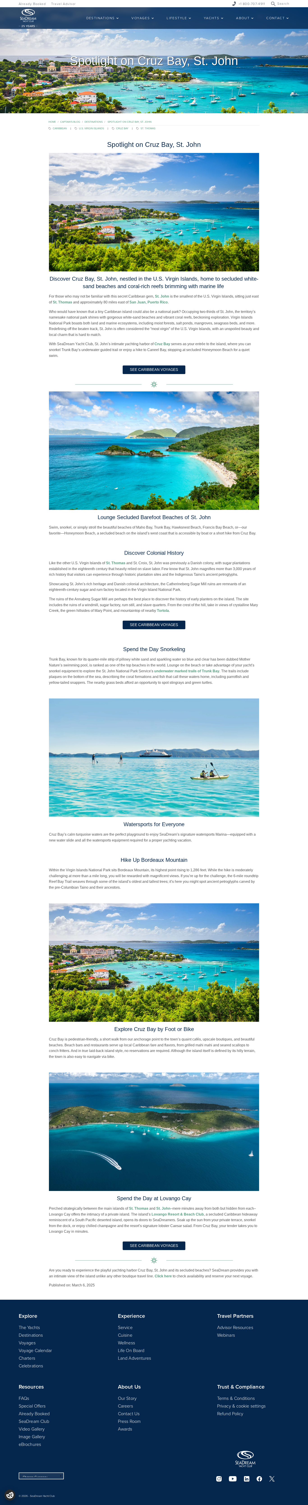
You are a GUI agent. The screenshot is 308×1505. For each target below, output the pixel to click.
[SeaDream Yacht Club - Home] (245, 1459)
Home (52, 121)
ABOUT (243, 18)
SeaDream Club (34, 1421)
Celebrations (31, 1365)
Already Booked (32, 3)
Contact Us (129, 1413)
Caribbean (60, 128)
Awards (125, 1429)
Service (125, 1327)
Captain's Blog (70, 121)
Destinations (94, 121)
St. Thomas (147, 128)
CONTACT (275, 18)
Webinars (226, 1335)
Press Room (129, 1421)
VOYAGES (140, 18)
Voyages (27, 1342)
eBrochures (30, 1444)
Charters (27, 1358)
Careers (125, 1406)
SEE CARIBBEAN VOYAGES (154, 370)
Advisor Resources (235, 1327)
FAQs (24, 1398)
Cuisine (125, 1335)
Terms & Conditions (236, 1398)
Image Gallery (32, 1436)
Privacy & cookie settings (241, 1406)
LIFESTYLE (177, 18)
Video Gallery (32, 1429)
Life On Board (131, 1350)
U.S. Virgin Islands (91, 128)
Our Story (127, 1398)
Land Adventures (134, 1358)
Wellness (126, 1342)
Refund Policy (230, 1413)
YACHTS (211, 18)
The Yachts (29, 1327)
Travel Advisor (63, 3)
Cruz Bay (122, 128)
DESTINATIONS (100, 18)
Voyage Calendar (35, 1350)
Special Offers (32, 1406)
